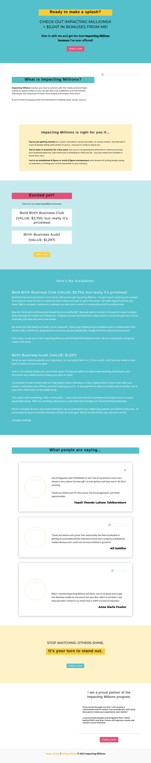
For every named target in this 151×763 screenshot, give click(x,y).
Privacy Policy (69, 753)
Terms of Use (53, 753)
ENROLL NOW (75, 48)
